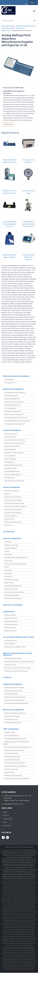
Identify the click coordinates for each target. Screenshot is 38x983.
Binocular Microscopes (12, 716)
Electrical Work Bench (12, 735)
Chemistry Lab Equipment (13, 497)
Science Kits (9, 525)
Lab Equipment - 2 (10, 382)
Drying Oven (8, 573)
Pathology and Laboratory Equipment (17, 703)
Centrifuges (8, 554)
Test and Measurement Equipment (16, 417)
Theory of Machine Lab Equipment (16, 766)
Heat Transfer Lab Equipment (14, 402)
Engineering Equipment (12, 399)
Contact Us (6, 825)
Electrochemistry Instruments (14, 592)
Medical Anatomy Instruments (14, 443)
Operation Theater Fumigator (14, 452)
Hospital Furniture (10, 437)
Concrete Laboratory (11, 769)
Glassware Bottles (11, 631)
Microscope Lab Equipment (13, 710)
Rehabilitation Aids (11, 468)
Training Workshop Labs (12, 756)
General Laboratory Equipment (14, 700)
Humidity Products (11, 640)
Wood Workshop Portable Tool (14, 750)
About (32, 2)
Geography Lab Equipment (13, 512)
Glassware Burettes (11, 624)
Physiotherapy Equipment (13, 474)
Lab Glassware (8, 612)
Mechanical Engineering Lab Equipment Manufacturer (17, 862)
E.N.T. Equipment (10, 455)
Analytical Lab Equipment (12, 684)
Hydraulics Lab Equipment (13, 411)
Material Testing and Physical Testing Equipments (17, 654)
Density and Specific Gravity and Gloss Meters (19, 661)
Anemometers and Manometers (15, 647)
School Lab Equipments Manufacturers (22, 867)
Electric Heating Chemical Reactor (16, 506)
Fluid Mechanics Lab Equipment (15, 392)
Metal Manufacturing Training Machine (17, 778)
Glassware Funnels (11, 618)
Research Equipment (11, 694)
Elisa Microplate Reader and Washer (16, 557)
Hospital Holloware (11, 459)
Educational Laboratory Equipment (16, 376)
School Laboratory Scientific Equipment (20, 852)
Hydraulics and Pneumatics (13, 775)
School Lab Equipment (11, 487)
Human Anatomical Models (13, 500)
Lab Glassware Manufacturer (18, 873)
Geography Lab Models (12, 595)
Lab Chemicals (9, 519)
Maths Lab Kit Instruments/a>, (19, 871)
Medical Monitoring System (13, 465)
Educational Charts (11, 516)
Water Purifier (9, 582)
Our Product (11, 26)
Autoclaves (8, 542)
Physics (7, 494)
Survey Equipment (10, 408)
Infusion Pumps (10, 478)
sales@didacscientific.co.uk (13, 804)
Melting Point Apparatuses (13, 658)
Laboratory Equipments (12, 538)
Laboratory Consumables (12, 605)
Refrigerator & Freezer (12, 579)
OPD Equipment (10, 462)
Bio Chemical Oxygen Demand (14, 503)
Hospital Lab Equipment (12, 430)
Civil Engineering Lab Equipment (15, 424)
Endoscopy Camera (11, 434)
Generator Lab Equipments (13, 598)
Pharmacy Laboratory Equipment (15, 697)
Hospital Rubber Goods (12, 471)
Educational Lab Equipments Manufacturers (14, 869)
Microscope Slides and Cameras (15, 713)
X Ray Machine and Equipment (14, 481)
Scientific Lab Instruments (16, 874)
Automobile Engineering (12, 760)
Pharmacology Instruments (13, 691)
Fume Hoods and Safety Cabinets (15, 564)
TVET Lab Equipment (11, 729)
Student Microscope (11, 719)
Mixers (7, 567)
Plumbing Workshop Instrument (15, 763)
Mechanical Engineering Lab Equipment (17, 421)
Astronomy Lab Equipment (13, 509)
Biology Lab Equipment (12, 490)
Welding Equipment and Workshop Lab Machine (16, 743)
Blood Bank (8, 570)
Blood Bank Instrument (12, 446)
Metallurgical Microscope (13, 722)
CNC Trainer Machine (11, 753)
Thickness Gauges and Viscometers (16, 671)
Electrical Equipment (11, 395)
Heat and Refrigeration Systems (15, 440)
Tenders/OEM (7, 819)
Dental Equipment (10, 449)
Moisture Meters (10, 643)
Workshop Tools (10, 732)
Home (3, 26)
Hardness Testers (10, 665)
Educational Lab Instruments (26, 878)
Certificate (7, 677)
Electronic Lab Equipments (20, 866)
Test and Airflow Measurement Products (18, 637)
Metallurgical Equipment (12, 405)
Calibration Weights (11, 548)
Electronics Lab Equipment (13, 522)
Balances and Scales (11, 545)
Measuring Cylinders (11, 621)
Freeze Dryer (9, 561)
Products (6, 815)
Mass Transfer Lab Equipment (14, 414)
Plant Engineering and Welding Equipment (18, 747)
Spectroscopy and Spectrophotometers (18, 668)
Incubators (8, 576)
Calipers (7, 551)
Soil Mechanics (9, 772)
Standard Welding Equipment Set (15, 738)
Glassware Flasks (10, 627)
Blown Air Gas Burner (11, 589)
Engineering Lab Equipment (13, 389)
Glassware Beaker (10, 615)
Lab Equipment (9, 379)
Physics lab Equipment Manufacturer (22, 859)
